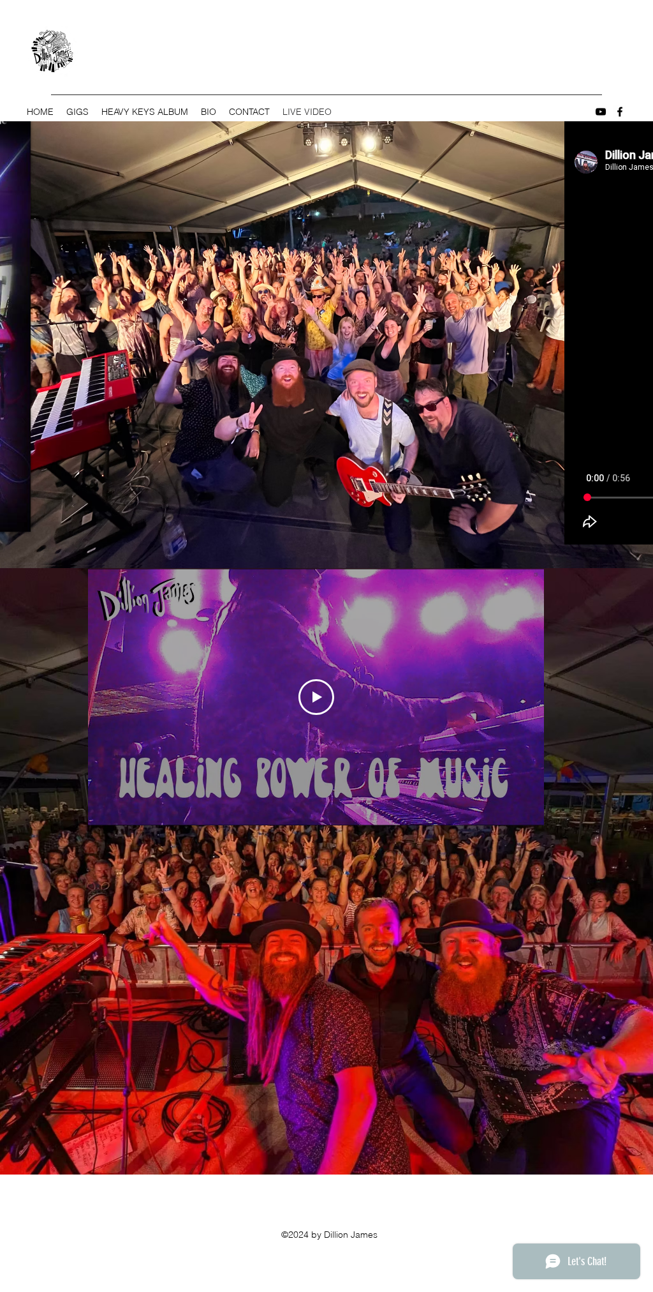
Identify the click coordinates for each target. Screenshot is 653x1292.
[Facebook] (619, 111)
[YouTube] (600, 111)
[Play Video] (316, 697)
